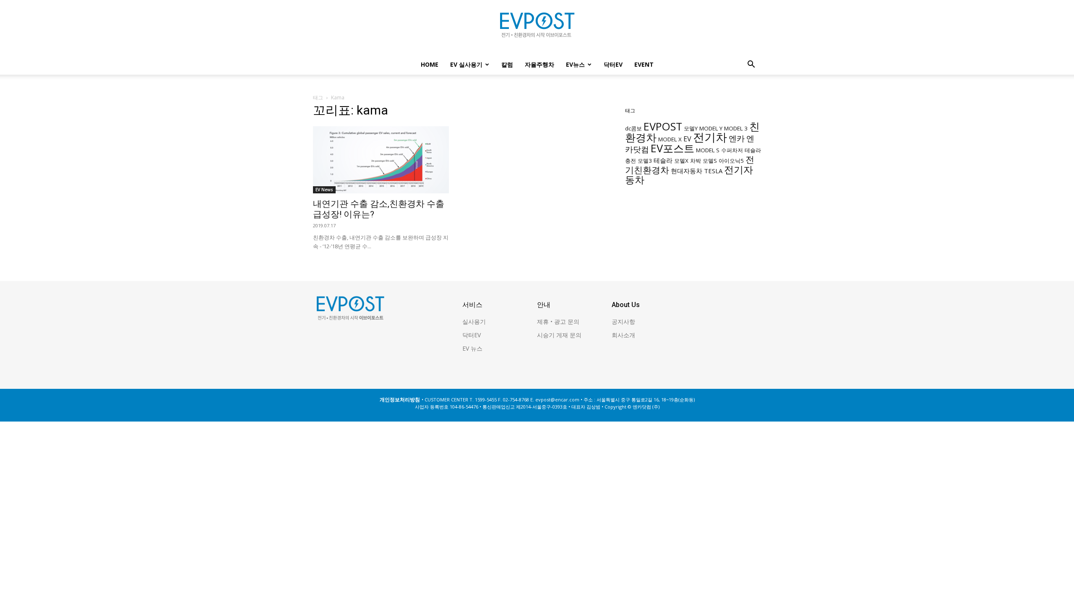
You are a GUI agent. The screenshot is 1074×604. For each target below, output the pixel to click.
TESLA (713, 171)
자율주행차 (539, 64)
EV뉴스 (575, 64)
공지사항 (623, 321)
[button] (751, 65)
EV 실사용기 (466, 64)
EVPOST (663, 126)
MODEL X (670, 139)
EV (687, 138)
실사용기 (474, 321)
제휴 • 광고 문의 (558, 321)
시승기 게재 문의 (559, 335)
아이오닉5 (731, 160)
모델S (710, 160)
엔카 (737, 138)
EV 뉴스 (472, 348)
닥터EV (613, 64)
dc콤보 (633, 128)
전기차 (710, 137)
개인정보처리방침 (400, 399)
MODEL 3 (736, 128)
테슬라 (663, 160)
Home (429, 64)
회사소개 (623, 335)
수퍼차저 (732, 150)
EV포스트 (672, 148)
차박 (695, 160)
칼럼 (507, 64)
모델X (681, 160)
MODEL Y (710, 128)
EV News (324, 190)
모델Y (691, 128)
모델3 (645, 160)
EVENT (644, 64)
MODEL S (707, 150)
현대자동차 (686, 171)
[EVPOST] (537, 28)
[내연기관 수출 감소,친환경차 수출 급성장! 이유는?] (381, 159)
